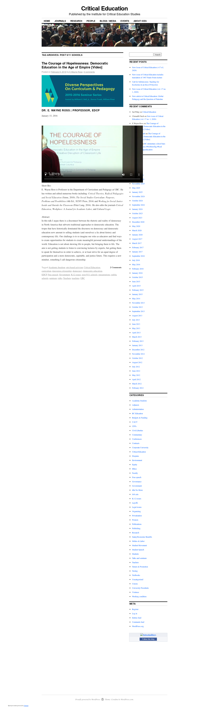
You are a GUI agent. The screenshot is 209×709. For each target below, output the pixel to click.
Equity (134, 464)
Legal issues (137, 507)
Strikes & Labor (138, 541)
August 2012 (137, 362)
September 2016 (138, 256)
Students (135, 553)
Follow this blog (148, 639)
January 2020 (137, 234)
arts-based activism (74, 267)
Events (125, 20)
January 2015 (137, 294)
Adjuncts (135, 405)
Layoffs (135, 502)
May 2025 (136, 187)
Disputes (135, 456)
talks (60, 278)
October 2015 (137, 277)
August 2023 (137, 217)
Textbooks (136, 575)
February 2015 (138, 290)
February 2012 (138, 388)
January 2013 (137, 345)
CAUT (134, 422)
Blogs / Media (108, 20)
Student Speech (138, 549)
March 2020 (137, 230)
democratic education (92, 270)
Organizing (136, 511)
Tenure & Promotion (140, 566)
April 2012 (136, 379)
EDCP (44, 274)
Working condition (139, 596)
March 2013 (137, 336)
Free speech (53, 274)
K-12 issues (76, 274)
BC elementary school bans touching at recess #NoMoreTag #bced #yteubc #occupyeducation (148, 146)
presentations (104, 274)
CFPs (134, 426)
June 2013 (136, 324)
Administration (138, 409)
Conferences (137, 439)
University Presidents (140, 588)
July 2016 (136, 260)
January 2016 (137, 273)
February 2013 (138, 341)
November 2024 (138, 196)
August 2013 (137, 315)
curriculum (46, 270)
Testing (135, 571)
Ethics (134, 468)
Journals (60, 20)
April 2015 (136, 285)
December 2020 (138, 222)
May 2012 (136, 375)
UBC (82, 278)
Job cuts (135, 494)
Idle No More (137, 490)
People (91, 20)
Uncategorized (137, 579)
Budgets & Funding (139, 417)
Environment (137, 460)
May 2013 (136, 328)
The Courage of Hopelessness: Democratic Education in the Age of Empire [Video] (75, 65)
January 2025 (137, 192)
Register (135, 609)
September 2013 (138, 311)
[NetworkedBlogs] (148, 634)
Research (76, 20)
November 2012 (138, 353)
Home (47, 20)
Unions (135, 583)
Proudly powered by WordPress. (88, 699)
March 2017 (137, 243)
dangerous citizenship (62, 270)
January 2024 (137, 209)
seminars (53, 278)
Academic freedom (57, 267)
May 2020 (136, 226)
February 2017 (138, 247)
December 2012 (138, 349)
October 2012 (137, 358)
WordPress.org (138, 626)
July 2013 (136, 319)
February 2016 (138, 268)
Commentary (137, 434)
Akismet (26, 705)
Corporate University (140, 447)
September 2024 (138, 204)
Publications (137, 524)
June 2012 (136, 370)
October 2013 (137, 307)
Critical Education (104, 8)
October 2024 (137, 200)
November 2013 (138, 302)
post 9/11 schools (89, 274)
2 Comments (115, 267)
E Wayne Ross (75, 71)
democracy (77, 270)
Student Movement (139, 545)
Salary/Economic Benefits (142, 536)
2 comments (89, 71)
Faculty (135, 473)
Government (64, 274)
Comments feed (138, 622)
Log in (134, 613)
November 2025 (138, 183)
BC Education (137, 413)
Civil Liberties (137, 430)
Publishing (136, 528)
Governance (136, 481)
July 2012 (136, 366)
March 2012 (137, 383)
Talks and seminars (139, 558)
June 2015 (136, 281)
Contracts (135, 443)
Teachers (67, 278)
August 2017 (137, 239)
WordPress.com (127, 699)
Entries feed (136, 617)
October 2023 (137, 213)
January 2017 (137, 251)
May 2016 (136, 264)
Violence (135, 592)
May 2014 (136, 298)
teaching (76, 278)
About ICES (140, 20)
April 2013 (136, 332)
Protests (135, 519)
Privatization (137, 515)
